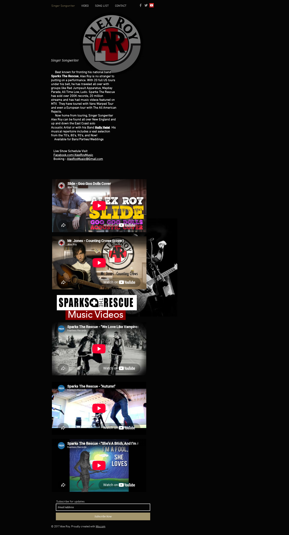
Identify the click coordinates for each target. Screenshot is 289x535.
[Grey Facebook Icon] (140, 5)
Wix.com (100, 526)
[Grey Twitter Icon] (146, 5)
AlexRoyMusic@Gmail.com (85, 159)
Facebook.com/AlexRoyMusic (73, 155)
